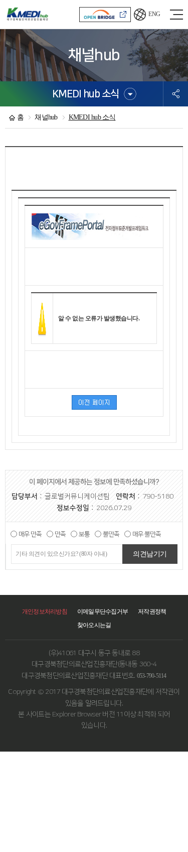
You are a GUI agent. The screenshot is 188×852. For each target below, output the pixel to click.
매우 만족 (30, 534)
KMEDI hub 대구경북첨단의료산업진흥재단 (27, 14)
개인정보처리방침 (44, 611)
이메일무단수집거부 (102, 611)
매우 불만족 (146, 534)
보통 (84, 534)
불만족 (111, 534)
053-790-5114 (151, 675)
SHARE (175, 94)
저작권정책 (152, 611)
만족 (60, 534)
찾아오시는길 (94, 625)
